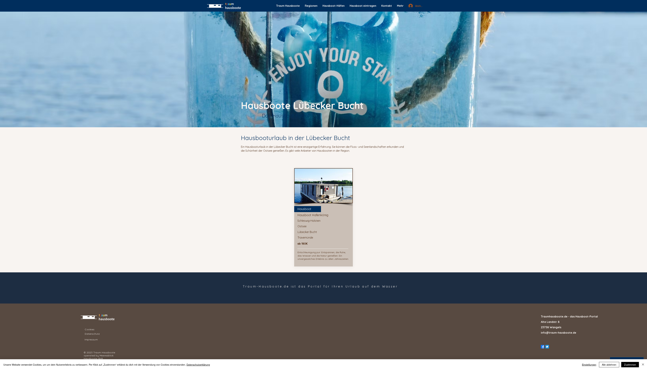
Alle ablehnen (609, 364)
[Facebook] (542, 346)
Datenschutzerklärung (198, 364)
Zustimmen (630, 364)
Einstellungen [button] (589, 364)
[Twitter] (547, 346)
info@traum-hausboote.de (558, 332)
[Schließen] (643, 364)
